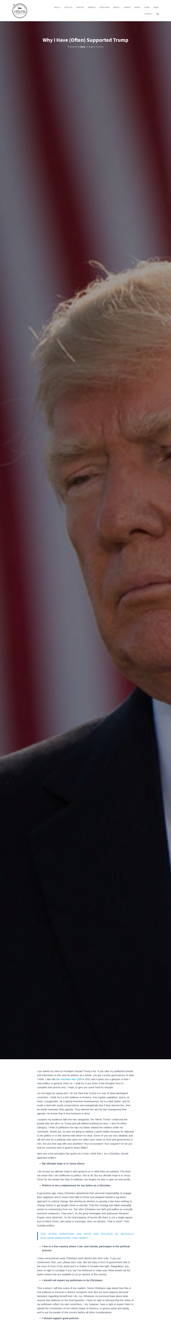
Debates (92, 7)
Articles (68, 7)
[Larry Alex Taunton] (19, 10)
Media (116, 7)
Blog (56, 7)
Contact (148, 14)
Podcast (80, 7)
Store (147, 7)
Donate (127, 7)
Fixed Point (104, 7)
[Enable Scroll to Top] (166, 1319)
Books (137, 7)
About (156, 7)
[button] (60, 7)
